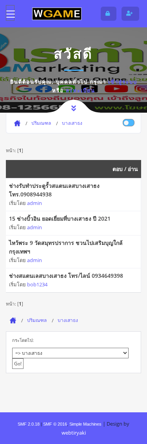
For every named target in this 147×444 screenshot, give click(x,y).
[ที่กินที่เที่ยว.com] (57, 13)
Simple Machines (85, 424)
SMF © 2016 (55, 424)
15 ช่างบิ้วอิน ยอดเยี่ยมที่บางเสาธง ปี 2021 (60, 218)
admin (34, 203)
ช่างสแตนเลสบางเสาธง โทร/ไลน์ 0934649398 (66, 275)
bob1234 (37, 284)
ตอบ (118, 169)
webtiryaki (74, 432)
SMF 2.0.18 (29, 424)
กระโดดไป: (23, 340)
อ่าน (133, 169)
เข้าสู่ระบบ (122, 81)
